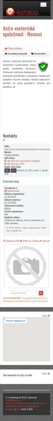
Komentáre (40, 53)
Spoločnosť (13, 191)
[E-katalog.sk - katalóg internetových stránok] (24, 13)
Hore (45, 316)
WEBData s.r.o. (14, 400)
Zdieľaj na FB (11, 241)
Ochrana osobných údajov (19, 403)
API (18, 409)
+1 (7, 170)
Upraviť (45, 241)
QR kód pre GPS (15, 164)
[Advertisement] (26, 108)
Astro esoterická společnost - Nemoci (22, 31)
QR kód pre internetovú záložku (23, 161)
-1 (13, 170)
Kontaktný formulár (17, 53)
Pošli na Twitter (30, 241)
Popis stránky (14, 48)
